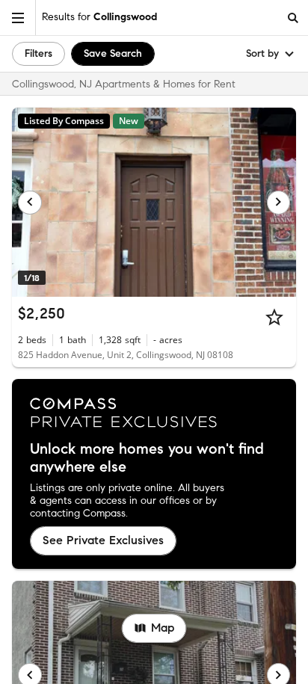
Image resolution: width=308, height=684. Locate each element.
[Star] (274, 317)
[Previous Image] (30, 203)
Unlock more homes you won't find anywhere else (147, 458)
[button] (18, 17)
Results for (99, 16)
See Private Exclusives (103, 540)
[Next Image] (279, 203)
